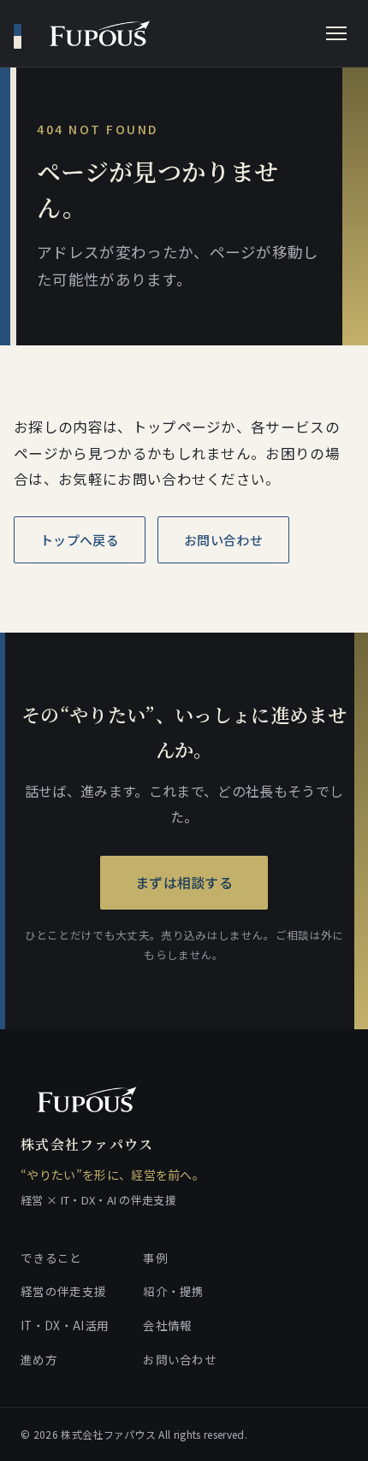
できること (51, 1257)
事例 (155, 1257)
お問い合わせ (223, 540)
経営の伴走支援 (63, 1290)
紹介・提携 (174, 1290)
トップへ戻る (79, 540)
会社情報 (167, 1325)
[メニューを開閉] (336, 33)
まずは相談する (184, 882)
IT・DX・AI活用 (65, 1325)
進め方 (39, 1359)
